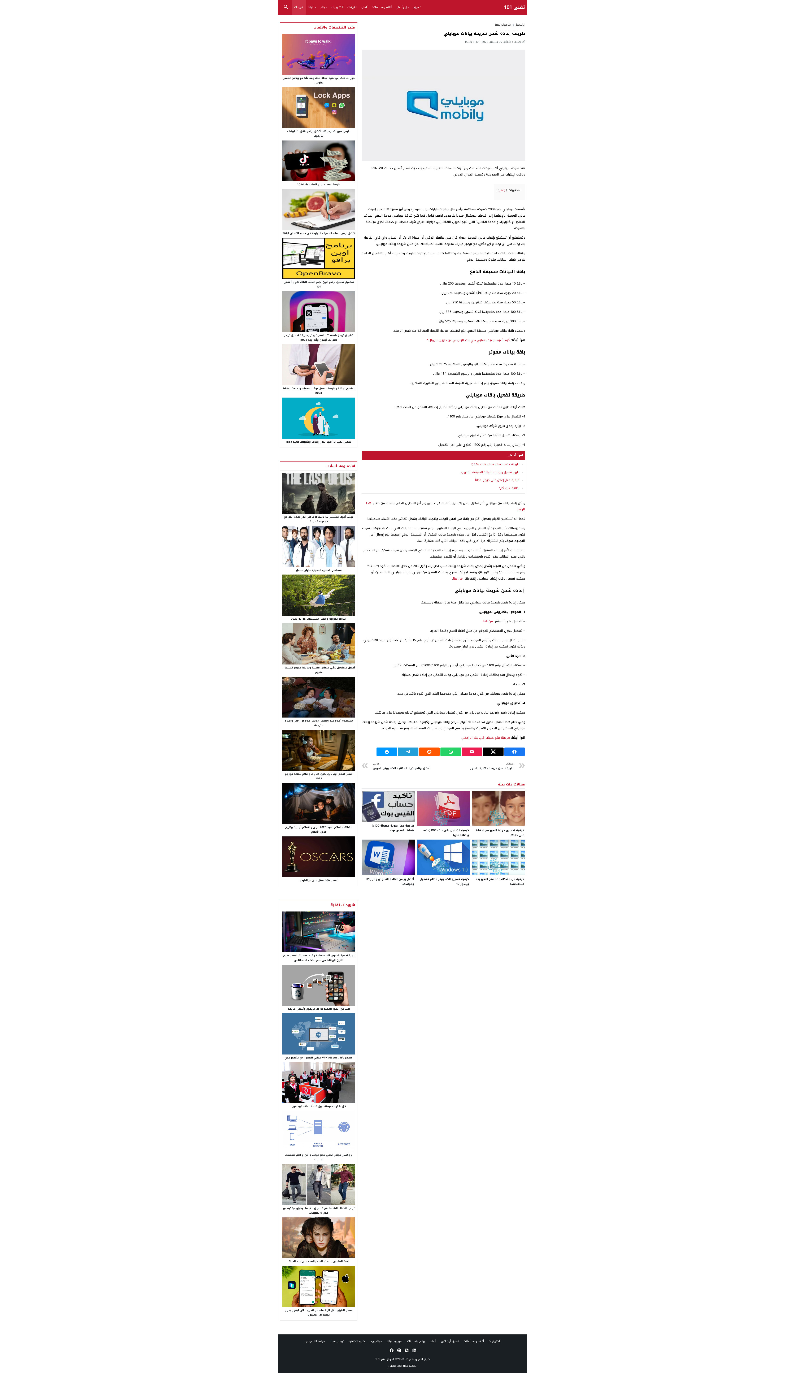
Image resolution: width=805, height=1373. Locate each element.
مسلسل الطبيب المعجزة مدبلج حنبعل (318, 570)
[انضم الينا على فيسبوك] (391, 1350)
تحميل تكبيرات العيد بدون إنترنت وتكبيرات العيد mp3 (318, 441)
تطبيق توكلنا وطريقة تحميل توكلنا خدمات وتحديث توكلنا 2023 (318, 390)
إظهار (502, 190)
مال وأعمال (402, 7)
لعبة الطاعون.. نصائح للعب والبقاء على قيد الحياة (319, 1261)
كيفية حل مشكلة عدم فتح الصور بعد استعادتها (499, 881)
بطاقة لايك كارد (509, 488)
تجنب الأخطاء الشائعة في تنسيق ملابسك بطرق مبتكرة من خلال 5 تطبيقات (318, 1210)
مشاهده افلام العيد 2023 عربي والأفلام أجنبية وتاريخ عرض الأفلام (318, 829)
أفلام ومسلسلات (382, 7)
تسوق (417, 7)
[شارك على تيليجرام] (408, 751)
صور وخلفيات (394, 1341)
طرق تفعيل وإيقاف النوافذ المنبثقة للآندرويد (490, 472)
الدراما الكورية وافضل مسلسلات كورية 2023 (319, 618)
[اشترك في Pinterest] (398, 1350)
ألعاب (364, 7)
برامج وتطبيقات (416, 1341)
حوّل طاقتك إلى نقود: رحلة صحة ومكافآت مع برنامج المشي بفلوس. (319, 80)
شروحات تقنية (503, 24)
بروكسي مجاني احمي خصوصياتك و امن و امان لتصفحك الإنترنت (318, 1157)
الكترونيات (337, 7)
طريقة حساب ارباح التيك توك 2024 (318, 184)
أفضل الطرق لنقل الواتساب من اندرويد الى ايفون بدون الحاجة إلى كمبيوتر (319, 1312)
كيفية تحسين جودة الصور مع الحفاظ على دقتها (500, 833)
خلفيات (312, 7)
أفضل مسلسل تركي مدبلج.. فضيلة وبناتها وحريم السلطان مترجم (319, 670)
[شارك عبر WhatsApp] (450, 751)
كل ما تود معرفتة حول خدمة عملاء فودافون (318, 1106)
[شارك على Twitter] (493, 751)
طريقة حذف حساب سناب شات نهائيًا (495, 464)
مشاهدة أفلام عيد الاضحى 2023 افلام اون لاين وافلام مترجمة (319, 723)
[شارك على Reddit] (429, 751)
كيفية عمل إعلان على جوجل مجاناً (497, 480)
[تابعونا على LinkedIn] (413, 1350)
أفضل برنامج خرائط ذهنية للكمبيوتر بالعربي (401, 766)
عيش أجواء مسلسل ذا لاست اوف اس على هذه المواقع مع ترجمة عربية (318, 519)
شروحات (299, 7)
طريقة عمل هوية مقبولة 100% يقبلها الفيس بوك (393, 828)
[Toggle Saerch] (286, 7)
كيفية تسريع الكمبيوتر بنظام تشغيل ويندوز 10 (444, 881)
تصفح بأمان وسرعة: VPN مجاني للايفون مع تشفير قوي (318, 1057)
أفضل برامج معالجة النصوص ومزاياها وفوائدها (390, 881)
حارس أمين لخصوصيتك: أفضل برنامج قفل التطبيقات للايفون (319, 133)
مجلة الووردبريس (398, 1365)
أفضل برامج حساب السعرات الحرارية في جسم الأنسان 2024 (318, 233)
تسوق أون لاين (450, 1341)
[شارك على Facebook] (514, 751)
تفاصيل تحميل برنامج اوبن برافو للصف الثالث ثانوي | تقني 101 (319, 284)
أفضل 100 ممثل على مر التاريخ (319, 880)
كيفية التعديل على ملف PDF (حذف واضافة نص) (446, 833)
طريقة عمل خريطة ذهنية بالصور (492, 766)
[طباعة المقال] (387, 751)
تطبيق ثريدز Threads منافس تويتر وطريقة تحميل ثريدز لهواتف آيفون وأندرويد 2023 (318, 337)
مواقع (324, 7)
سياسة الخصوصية (315, 1341)
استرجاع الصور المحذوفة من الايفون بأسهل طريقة (319, 1008)
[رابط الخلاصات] (406, 1350)
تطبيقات (352, 7)
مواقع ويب (376, 1341)
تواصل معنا (337, 1341)
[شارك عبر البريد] (472, 751)
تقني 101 (514, 7)
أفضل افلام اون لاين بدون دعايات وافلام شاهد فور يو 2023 (319, 776)
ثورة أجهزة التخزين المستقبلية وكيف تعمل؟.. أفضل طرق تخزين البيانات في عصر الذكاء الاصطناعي (318, 957)
